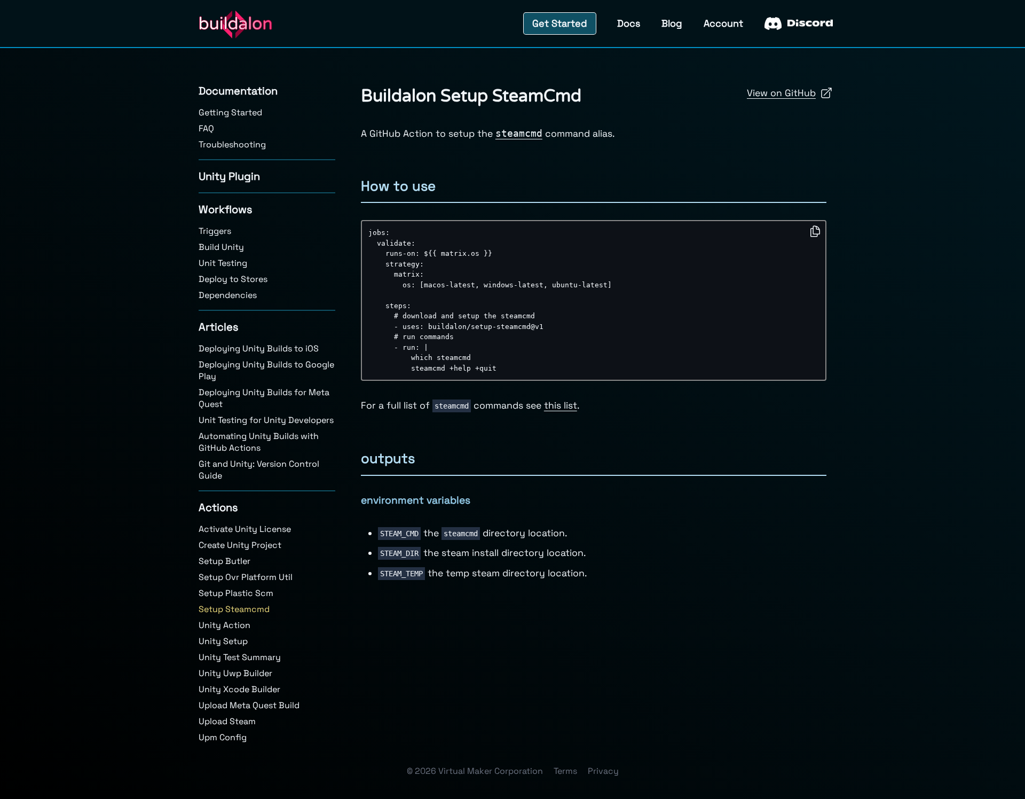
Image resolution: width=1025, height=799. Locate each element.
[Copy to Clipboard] (815, 231)
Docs (628, 23)
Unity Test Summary (240, 657)
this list (560, 405)
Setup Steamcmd (234, 609)
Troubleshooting (232, 144)
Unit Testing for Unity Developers (266, 420)
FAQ (206, 128)
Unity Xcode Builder (239, 689)
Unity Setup (223, 641)
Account (723, 23)
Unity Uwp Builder (235, 673)
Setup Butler (224, 561)
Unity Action (224, 625)
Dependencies (228, 295)
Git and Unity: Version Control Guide (259, 469)
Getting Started (230, 112)
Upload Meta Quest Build (249, 705)
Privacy (603, 771)
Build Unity (221, 247)
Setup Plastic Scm (236, 593)
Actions (218, 507)
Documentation (238, 91)
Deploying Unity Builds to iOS (259, 348)
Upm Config (223, 737)
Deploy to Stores (233, 279)
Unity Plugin (229, 176)
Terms (565, 771)
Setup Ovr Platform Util (246, 577)
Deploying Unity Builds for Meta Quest (264, 398)
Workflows (226, 209)
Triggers (215, 231)
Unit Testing (223, 263)
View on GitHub (781, 93)
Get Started (559, 23)
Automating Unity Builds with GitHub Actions (259, 441)
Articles (219, 327)
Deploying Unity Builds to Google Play (266, 370)
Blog (671, 23)
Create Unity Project (240, 545)
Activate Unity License (245, 529)
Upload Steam (227, 721)
